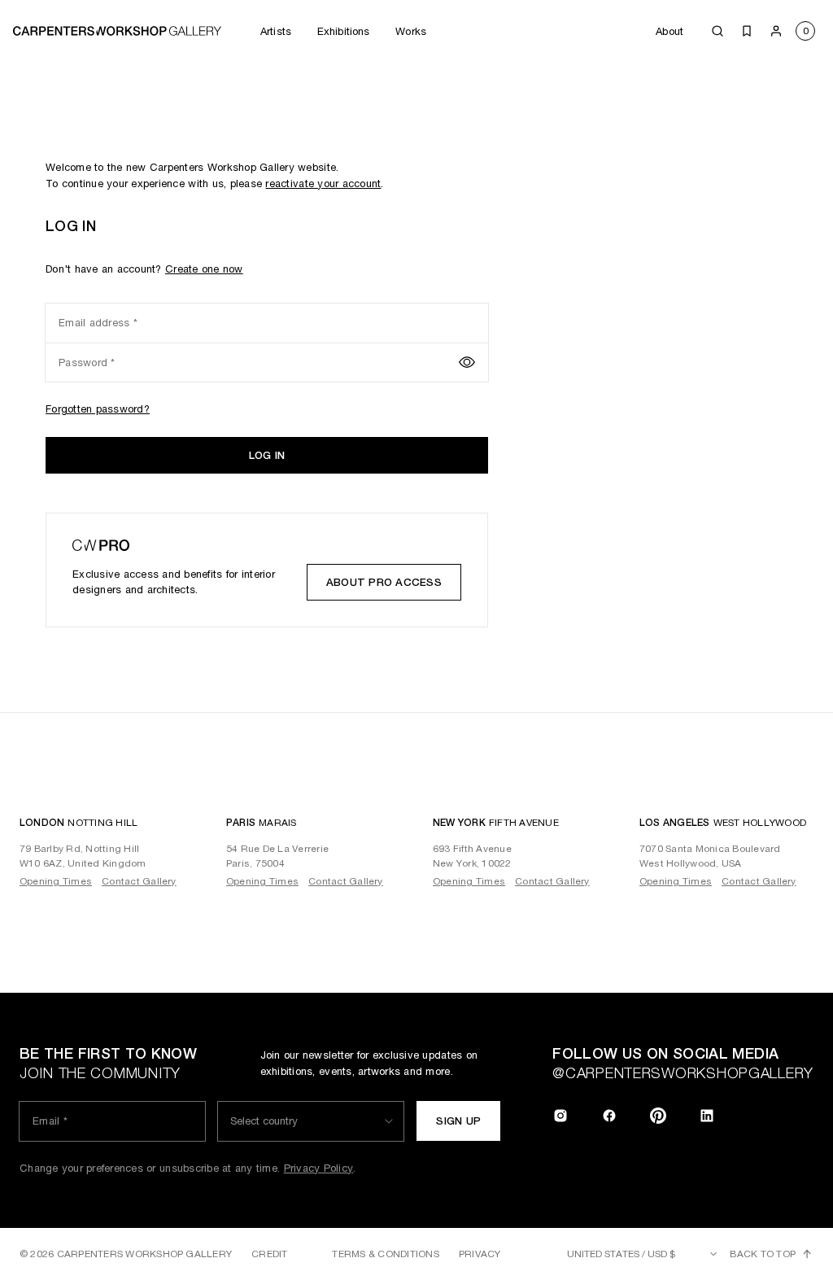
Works (410, 31)
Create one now (204, 269)
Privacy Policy (319, 1168)
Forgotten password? (98, 409)
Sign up (458, 1121)
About (669, 31)
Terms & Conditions (385, 1254)
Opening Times (56, 881)
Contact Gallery (139, 881)
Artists (275, 31)
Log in (267, 455)
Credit (269, 1254)
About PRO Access (384, 582)
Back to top (763, 1254)
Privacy (480, 1254)
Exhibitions (343, 31)
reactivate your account (323, 183)
